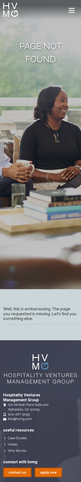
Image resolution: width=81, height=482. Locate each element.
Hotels (12, 444)
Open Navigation (71, 10)
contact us (17, 472)
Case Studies (17, 438)
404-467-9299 (19, 414)
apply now (48, 472)
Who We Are (17, 451)
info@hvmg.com (20, 419)
